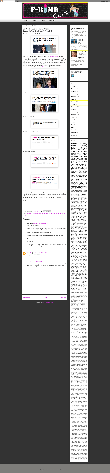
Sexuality (77, 169)
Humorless (84, 253)
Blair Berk (85, 304)
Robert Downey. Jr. (75, 430)
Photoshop (84, 175)
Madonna (81, 394)
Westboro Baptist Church (81, 455)
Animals (73, 167)
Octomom (82, 413)
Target (79, 446)
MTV (80, 171)
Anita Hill (77, 297)
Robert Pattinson (75, 431)
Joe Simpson (80, 373)
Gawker (85, 249)
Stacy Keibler (78, 442)
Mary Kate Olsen (83, 398)
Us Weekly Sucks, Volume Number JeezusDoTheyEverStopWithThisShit (37, 30)
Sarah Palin (75, 163)
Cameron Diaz (78, 315)
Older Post (63, 297)
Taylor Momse (74, 447)
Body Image (29, 213)
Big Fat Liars (81, 197)
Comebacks (84, 324)
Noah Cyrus (76, 413)
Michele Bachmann (75, 404)
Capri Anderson (78, 316)
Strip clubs (73, 445)
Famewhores (76, 144)
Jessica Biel (81, 259)
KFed (84, 378)
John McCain (74, 376)
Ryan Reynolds (78, 434)
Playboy (85, 191)
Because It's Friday (75, 303)
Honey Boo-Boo (78, 361)
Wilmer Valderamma (82, 457)
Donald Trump (79, 183)
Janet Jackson (78, 256)
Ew (86, 199)
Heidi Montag (75, 171)
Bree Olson (84, 212)
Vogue (83, 454)
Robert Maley (84, 430)
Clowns (80, 323)
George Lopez (74, 251)
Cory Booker (73, 328)
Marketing (73, 222)
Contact (52, 20)
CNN (72, 187)
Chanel (79, 319)
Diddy (72, 246)
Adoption (79, 293)
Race (81, 193)
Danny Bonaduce (75, 333)
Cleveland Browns (75, 323)
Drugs (72, 215)
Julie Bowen (73, 378)
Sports (80, 159)
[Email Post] (41, 211)
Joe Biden (85, 372)
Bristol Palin (79, 167)
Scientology (84, 280)
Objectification (83, 274)
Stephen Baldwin (79, 443)
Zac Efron (84, 459)
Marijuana (73, 397)
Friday (82, 348)
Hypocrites (73, 255)
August (73, 117)
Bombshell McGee (76, 240)
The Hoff (77, 227)
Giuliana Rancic (83, 251)
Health (77, 201)
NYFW (85, 408)
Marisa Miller (78, 397)
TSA (77, 281)
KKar (79, 150)
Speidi (72, 226)
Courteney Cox (80, 328)
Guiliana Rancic (74, 357)
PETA (82, 417)
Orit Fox (76, 416)
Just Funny (84, 260)
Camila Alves (84, 315)
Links (43, 20)
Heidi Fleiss (82, 360)
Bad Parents (83, 237)
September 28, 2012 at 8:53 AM (41, 252)
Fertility (82, 346)
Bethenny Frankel (75, 212)
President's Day (83, 422)
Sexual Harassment (79, 439)
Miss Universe (83, 271)
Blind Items (84, 305)
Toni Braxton (84, 228)
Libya (86, 392)
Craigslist (85, 331)
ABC (86, 230)
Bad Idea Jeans (77, 301)
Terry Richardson (82, 282)
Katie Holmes (77, 382)
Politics (73, 155)
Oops (82, 414)
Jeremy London (80, 369)
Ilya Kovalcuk (79, 362)
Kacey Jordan (83, 202)
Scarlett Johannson (76, 280)
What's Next (74, 457)
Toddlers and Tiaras (76, 228)
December (74, 89)
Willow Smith (84, 288)
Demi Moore (84, 245)
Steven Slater (78, 226)
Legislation (79, 390)
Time (79, 450)
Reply (28, 248)
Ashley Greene (75, 237)
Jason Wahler (84, 366)
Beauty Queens (76, 238)
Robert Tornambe (83, 431)
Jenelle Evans (74, 368)
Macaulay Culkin (76, 394)
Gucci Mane (84, 356)
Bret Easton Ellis (81, 311)
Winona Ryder (74, 458)
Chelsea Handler (82, 198)
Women (85, 289)
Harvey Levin (84, 358)
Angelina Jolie (83, 235)
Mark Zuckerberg (75, 398)
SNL (74, 435)
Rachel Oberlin (81, 424)
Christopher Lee (77, 321)
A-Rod (81, 291)
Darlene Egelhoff (83, 333)
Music (79, 155)
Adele (76, 293)
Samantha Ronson (83, 435)
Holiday (73, 217)
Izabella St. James (81, 364)
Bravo (83, 309)
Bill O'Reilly (80, 304)
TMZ (72, 227)
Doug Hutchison (77, 339)
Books (76, 164)
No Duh (78, 274)
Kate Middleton (80, 219)
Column (73, 150)
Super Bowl (84, 226)
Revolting (74, 159)
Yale (86, 458)
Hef (86, 179)
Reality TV (78, 194)
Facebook (81, 164)
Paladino (73, 418)
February (73, 101)
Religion (76, 184)
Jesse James (75, 190)
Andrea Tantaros (80, 296)
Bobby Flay (79, 308)
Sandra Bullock (80, 437)
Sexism (72, 439)
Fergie (72, 346)
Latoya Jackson (77, 389)
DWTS (81, 156)
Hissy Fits (82, 252)
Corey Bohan (84, 327)
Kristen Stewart (45, 213)
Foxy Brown (75, 348)
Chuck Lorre (84, 321)
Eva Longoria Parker (79, 345)
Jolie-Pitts (83, 376)
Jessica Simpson (37, 213)
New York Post (83, 410)
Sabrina (77, 435)
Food (86, 248)
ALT (83, 291)
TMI (72, 446)
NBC (81, 408)
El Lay (80, 341)
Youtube (80, 459)
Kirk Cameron (80, 266)
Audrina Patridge (82, 211)
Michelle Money (82, 404)
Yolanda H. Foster (74, 459)
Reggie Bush (74, 426)
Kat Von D (73, 219)
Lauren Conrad (84, 389)
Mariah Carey (75, 191)
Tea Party (84, 194)
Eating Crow (84, 340)
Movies (73, 180)
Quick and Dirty (75, 193)
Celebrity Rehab (74, 319)
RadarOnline (80, 206)
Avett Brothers (84, 300)
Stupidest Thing (80, 180)
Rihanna (73, 176)
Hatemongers (74, 360)
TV (82, 148)
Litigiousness (81, 393)
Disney (72, 337)
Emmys (82, 344)
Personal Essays (75, 421)
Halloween (79, 358)
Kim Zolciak (81, 204)
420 (78, 291)
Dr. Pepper (73, 340)
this (43, 66)
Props (72, 424)
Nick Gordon (78, 412)
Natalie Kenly (84, 409)
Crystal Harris (74, 199)
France (79, 348)
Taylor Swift (79, 447)
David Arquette (81, 199)
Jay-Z (76, 257)
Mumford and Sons (75, 408)
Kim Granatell (84, 385)
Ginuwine (73, 353)
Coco (83, 323)
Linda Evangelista (74, 393)
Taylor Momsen (80, 176)
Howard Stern (84, 361)
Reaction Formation (83, 425)
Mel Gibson (77, 271)
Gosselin (78, 216)
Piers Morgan (74, 277)
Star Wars (73, 443)
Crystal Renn (77, 332)
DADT (82, 332)
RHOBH (75, 424)
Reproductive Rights (82, 223)
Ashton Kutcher (80, 182)
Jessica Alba (74, 259)
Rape (78, 425)
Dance (85, 332)
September (74, 96)
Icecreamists (73, 362)
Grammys (80, 356)
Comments (80, 325)
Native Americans (80, 273)
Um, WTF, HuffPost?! (80, 40)
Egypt (77, 341)
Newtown (73, 412)
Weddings (73, 455)
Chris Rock (78, 213)
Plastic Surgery (82, 161)
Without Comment (76, 289)
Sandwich (85, 437)
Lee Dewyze (73, 390)
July (72, 119)
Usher (75, 453)
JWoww (77, 217)
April (72, 127)
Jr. (74, 377)
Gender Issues (80, 179)
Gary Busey (84, 349)
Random (75, 425)
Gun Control (84, 216)
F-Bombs (85, 345)
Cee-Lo (85, 317)
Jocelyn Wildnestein (78, 372)
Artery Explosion (80, 299)
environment (74, 291)
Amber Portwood (82, 233)
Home (26, 20)
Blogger (68, 469)
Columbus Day (79, 324)
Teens (85, 176)
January (73, 86)
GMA (72, 249)
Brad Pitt (83, 308)
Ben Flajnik (82, 303)
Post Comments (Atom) (47, 302)
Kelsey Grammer (75, 385)
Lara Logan (84, 269)
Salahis (73, 224)
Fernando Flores (77, 346)
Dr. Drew (77, 189)
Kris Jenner (80, 386)
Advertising (84, 169)
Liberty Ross (52, 213)
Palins (80, 191)
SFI (72, 435)
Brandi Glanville (78, 309)
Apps (83, 297)
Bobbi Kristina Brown (83, 307)
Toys (83, 451)
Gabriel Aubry (78, 249)
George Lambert (79, 350)
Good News (80, 354)
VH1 (78, 453)
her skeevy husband (54, 56)
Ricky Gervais (78, 429)
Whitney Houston (75, 288)
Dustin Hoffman (79, 340)
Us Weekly (81, 178)
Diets (72, 189)
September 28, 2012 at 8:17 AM (40, 223)
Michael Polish (84, 402)
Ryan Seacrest (84, 434)
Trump (85, 451)
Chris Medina (80, 320)
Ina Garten (73, 364)
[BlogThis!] (46, 211)
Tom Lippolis (78, 451)
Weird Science (83, 287)
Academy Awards (79, 292)
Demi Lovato (84, 336)
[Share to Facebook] (49, 211)
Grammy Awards (74, 356)
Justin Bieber (77, 175)
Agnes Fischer (84, 293)
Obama (73, 174)
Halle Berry (76, 252)
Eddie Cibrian (79, 246)
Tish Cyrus (84, 227)
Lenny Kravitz (84, 390)
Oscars (77, 174)
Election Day (84, 341)
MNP (72, 271)
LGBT (85, 155)
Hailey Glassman (83, 357)
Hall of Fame (74, 358)
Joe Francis (73, 373)
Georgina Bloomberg (78, 352)
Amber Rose (84, 295)
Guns (72, 252)
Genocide (73, 350)
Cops (80, 327)
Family (77, 248)
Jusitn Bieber (79, 378)
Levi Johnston (79, 270)
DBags (85, 187)
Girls (82, 189)
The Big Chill (84, 447)
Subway (77, 445)
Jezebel (77, 370)
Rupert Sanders (59, 213)
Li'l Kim (77, 392)
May (72, 124)
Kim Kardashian (82, 220)
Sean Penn (79, 438)
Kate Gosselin (83, 190)
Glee (86, 189)
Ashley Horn (78, 300)
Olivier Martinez (83, 275)
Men (74, 402)
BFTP (72, 301)
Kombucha (73, 386)
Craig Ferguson (79, 331)
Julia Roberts (84, 377)
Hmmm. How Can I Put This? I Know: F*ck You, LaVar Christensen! (82, 54)
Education (73, 341)
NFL (83, 408)
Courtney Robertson (78, 329)
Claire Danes (78, 245)
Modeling (73, 273)
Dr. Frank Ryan (84, 339)
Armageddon (73, 299)
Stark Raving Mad (82, 165)
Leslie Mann (73, 392)
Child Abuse (73, 320)
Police (78, 422)
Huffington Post (83, 201)
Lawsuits (73, 270)
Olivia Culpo (74, 275)
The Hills (82, 449)
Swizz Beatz (82, 445)
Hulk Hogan (78, 253)
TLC (86, 445)
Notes (77, 158)
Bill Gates (76, 304)
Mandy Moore (77, 396)
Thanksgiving (74, 284)
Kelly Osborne (78, 384)
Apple (80, 297)
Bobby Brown (74, 308)
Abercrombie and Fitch (77, 231)
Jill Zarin (82, 370)
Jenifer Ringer (80, 368)
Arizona (85, 297)
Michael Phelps (78, 402)
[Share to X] (47, 211)
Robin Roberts (74, 433)
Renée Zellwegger (81, 426)
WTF (85, 148)
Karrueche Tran (80, 263)
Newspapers (80, 222)
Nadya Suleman (77, 409)
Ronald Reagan (81, 433)
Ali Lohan (73, 295)
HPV (79, 357)
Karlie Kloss (77, 380)
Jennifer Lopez (75, 202)
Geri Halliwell (84, 352)
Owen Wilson (77, 417)
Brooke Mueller (78, 242)
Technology (82, 208)
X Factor (80, 458)
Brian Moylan (80, 312)
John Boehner (78, 374)
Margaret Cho (84, 396)
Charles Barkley (84, 319)
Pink (81, 421)
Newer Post (26, 297)
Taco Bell (76, 446)
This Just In (75, 450)
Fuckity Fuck (77, 349)
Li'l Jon (85, 270)
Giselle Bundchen (78, 353)
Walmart (77, 287)
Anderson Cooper (83, 234)
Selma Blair (84, 438)
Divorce (81, 337)
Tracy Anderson (78, 285)
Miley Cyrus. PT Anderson (79, 405)
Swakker (73, 281)
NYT (72, 409)
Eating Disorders (79, 215)
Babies (77, 186)
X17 (84, 458)
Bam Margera (84, 301)
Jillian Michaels (83, 217)
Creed (72, 332)
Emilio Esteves (77, 344)
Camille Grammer (79, 244)
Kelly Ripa (85, 384)
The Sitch (74, 178)
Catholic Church (79, 317)
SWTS (85, 278)
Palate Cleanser (80, 418)
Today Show (82, 450)
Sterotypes (85, 443)
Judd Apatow (78, 377)
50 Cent (81, 184)
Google (85, 354)
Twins (72, 453)
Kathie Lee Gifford (80, 381)
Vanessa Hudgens (83, 453)
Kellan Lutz (82, 382)
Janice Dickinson (79, 365)
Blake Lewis (73, 305)
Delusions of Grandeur (76, 336)
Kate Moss (73, 381)
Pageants (85, 417)
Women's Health (76, 230)
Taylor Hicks (84, 446)
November (74, 91)
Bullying (73, 213)
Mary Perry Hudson (75, 400)
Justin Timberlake (76, 262)
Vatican (72, 454)
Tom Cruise (81, 284)
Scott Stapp (73, 438)
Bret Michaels (78, 241)
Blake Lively (79, 305)
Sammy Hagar (74, 437)
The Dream (73, 449)
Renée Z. (29, 252)
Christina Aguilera (78, 187)
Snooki (77, 208)
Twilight (73, 195)
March (72, 99)
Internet (81, 255)
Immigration (85, 362)
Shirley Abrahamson (79, 441)
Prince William (83, 277)
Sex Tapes (84, 224)
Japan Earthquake (77, 366)
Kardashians (74, 204)
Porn (72, 175)
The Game (78, 449)
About (34, 20)
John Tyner (79, 376)
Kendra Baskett (79, 264)
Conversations (76, 327)
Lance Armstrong (81, 388)
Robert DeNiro (84, 429)
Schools (78, 224)
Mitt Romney (84, 205)
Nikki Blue (83, 412)
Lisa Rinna (77, 205)
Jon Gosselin (78, 260)
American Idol (74, 234)
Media (76, 401)
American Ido (74, 296)
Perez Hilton (83, 174)
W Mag (85, 454)
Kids (78, 148)
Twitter (85, 153)
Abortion (80, 209)
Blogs (81, 163)
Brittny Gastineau (79, 313)
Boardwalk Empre (74, 307)
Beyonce (85, 238)
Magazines (74, 156)
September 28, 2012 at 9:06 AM (37, 261)
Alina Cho (78, 295)
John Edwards (84, 374)
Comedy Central (74, 325)
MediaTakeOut (81, 401)
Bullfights (85, 313)
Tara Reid (81, 281)
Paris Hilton (83, 158)
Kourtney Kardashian (81, 267)
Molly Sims (84, 406)
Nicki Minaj (74, 206)
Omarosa (78, 414)
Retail (78, 278)
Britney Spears (83, 186)
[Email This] (44, 211)
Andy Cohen (74, 235)
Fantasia (82, 248)
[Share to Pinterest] (50, 211)
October (73, 94)
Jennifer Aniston (83, 257)
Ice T (78, 255)
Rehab (80, 151)
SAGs (82, 278)
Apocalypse (78, 195)
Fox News (73, 201)
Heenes (78, 360)
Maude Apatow (82, 400)
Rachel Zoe (74, 278)
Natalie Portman (74, 410)
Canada (72, 316)
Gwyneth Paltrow (82, 172)
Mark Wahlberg (84, 397)
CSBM (72, 315)
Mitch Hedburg (77, 406)
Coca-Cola (84, 213)
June (72, 122)
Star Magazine (84, 442)
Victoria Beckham (77, 454)
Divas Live (77, 337)
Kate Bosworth (84, 380)
